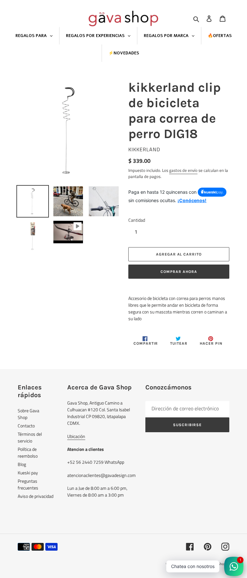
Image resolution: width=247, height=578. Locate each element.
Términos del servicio (30, 437)
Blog (22, 464)
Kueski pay (28, 472)
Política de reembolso (28, 452)
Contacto (26, 425)
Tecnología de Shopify (213, 563)
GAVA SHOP (187, 563)
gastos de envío (183, 170)
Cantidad (136, 220)
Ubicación (76, 436)
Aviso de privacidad (35, 496)
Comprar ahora (178, 271)
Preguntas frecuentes (28, 484)
